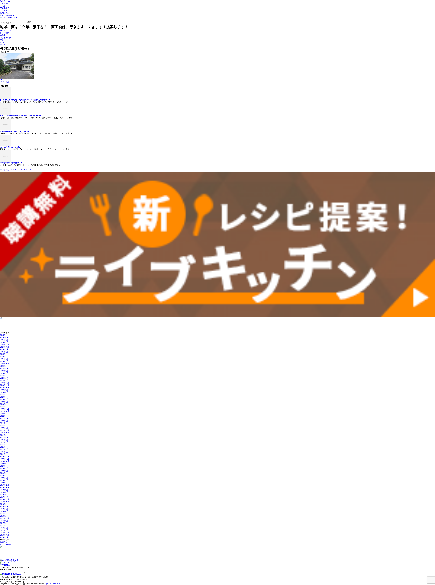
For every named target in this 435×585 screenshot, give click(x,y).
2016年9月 (4, 537)
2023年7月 (4, 395)
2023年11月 (4, 385)
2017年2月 (4, 530)
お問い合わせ (5, 13)
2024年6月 (4, 371)
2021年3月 (4, 449)
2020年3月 (4, 478)
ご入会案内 (4, 3)
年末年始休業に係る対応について (11, 163)
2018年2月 (4, 516)
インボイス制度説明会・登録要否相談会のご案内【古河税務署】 (21, 115)
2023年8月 (4, 392)
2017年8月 (4, 523)
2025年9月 (4, 349)
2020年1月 (4, 483)
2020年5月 (4, 473)
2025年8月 (4, 352)
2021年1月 (4, 454)
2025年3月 (4, 359)
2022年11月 (4, 409)
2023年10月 (4, 387)
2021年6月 (4, 442)
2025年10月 (4, 347)
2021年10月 (4, 433)
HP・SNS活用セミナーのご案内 (10, 147)
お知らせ (3, 542)
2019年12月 (4, 485)
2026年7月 (4, 335)
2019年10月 (4, 487)
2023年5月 (4, 399)
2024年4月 (4, 375)
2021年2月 (4, 452)
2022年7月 (4, 414)
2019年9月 (4, 490)
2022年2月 (4, 425)
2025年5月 (4, 356)
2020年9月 (4, 464)
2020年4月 (4, 475)
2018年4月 (4, 511)
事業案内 (3, 6)
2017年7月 (4, 525)
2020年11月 (4, 459)
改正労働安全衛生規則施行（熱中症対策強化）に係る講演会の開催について (25, 100)
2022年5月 (4, 418)
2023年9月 (4, 390)
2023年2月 (4, 404)
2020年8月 (4, 466)
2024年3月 (4, 378)
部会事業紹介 (5, 8)
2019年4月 (4, 497)
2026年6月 (4, 337)
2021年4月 (4, 447)
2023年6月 (4, 397)
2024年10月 (4, 364)
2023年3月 (4, 402)
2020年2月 (4, 480)
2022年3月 (4, 423)
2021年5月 (4, 444)
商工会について (6, 1)
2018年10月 (4, 502)
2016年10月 (4, 535)
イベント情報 (5, 544)
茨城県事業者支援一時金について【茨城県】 (14, 131)
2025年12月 (4, 345)
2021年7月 (4, 440)
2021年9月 (4, 435)
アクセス (3, 11)
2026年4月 (4, 340)
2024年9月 (4, 366)
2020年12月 (4, 456)
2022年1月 (4, 428)
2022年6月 (4, 416)
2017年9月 (4, 521)
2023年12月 (4, 383)
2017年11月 (4, 518)
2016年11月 (4, 533)
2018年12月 (4, 499)
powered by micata (53, 584)
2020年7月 (4, 468)
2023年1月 (4, 406)
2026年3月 (4, 342)
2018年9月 (4, 504)
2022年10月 (4, 411)
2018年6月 (4, 509)
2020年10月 (4, 461)
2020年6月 (4, 471)
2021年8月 (4, 437)
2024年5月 (4, 373)
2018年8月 (4, 506)
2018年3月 (4, 514)
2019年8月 (4, 492)
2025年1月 (4, 361)
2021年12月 (4, 430)
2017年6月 (4, 528)
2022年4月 (4, 421)
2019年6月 (4, 494)
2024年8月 (4, 368)
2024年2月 (4, 380)
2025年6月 (4, 354)
